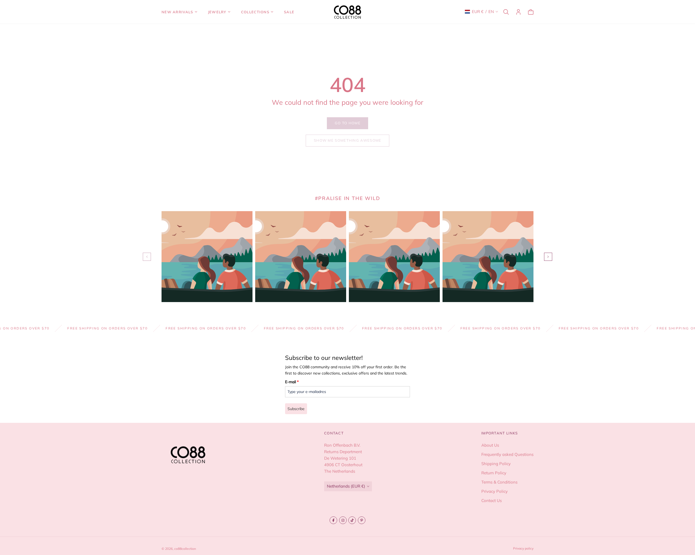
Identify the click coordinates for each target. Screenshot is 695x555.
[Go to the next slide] (548, 257)
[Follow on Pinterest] (361, 520)
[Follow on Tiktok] (352, 520)
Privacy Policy (494, 491)
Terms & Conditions (499, 482)
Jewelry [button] (217, 12)
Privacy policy (523, 548)
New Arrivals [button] (177, 12)
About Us (490, 445)
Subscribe (296, 408)
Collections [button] (255, 12)
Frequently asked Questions (507, 454)
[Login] (518, 12)
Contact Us (491, 500)
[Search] (506, 12)
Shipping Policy (496, 463)
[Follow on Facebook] (333, 520)
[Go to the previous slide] (147, 257)
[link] (347, 123)
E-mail (292, 381)
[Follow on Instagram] (343, 520)
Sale (289, 12)
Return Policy (493, 472)
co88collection (185, 549)
